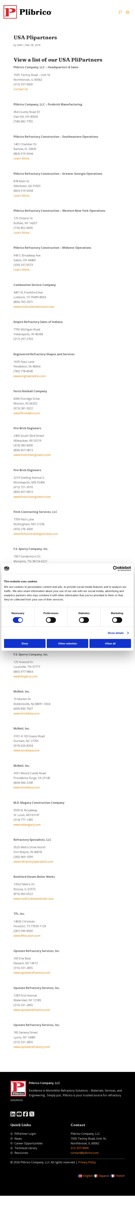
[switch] (51, 620)
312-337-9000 (80, 1148)
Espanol (104, 1176)
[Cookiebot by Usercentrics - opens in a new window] (115, 568)
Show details (116, 632)
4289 (19, 45)
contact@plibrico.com (85, 1153)
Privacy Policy (87, 1162)
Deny (25, 643)
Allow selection (67, 643)
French (120, 1176)
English (88, 1176)
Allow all (110, 643)
